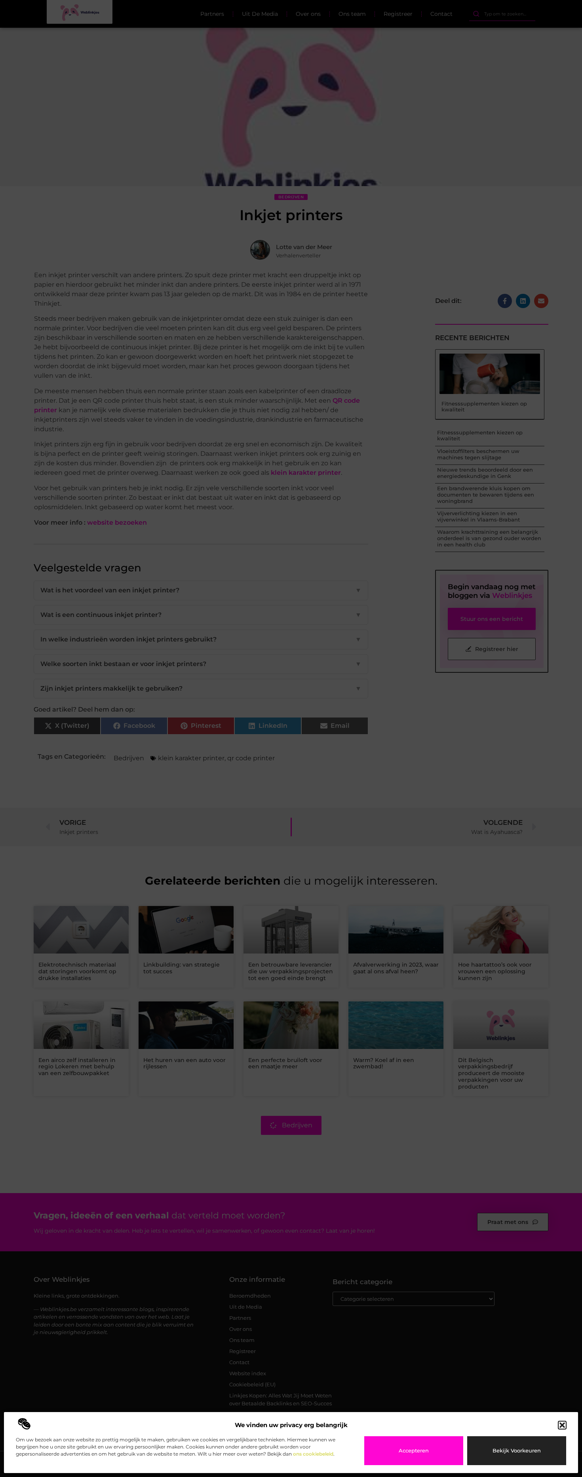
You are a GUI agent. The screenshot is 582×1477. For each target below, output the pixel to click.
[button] (562, 1425)
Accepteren (414, 1450)
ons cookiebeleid (313, 1454)
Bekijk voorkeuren (517, 1450)
